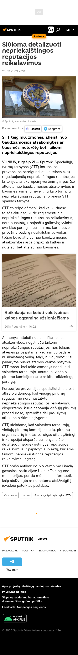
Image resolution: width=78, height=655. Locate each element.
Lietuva (26, 495)
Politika (28, 550)
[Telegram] (52, 129)
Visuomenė (10, 495)
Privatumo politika (14, 592)
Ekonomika (47, 550)
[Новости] (33, 129)
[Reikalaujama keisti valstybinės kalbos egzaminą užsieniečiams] (39, 280)
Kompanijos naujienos (31, 607)
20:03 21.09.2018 (13, 71)
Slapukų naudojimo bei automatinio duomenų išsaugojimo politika (25, 599)
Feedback (8, 607)
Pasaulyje (10, 550)
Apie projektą (11, 586)
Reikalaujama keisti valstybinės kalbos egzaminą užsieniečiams (37, 315)
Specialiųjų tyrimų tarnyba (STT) (53, 495)
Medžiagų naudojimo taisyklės (41, 586)
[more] (71, 326)
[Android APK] (15, 618)
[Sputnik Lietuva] (12, 31)
